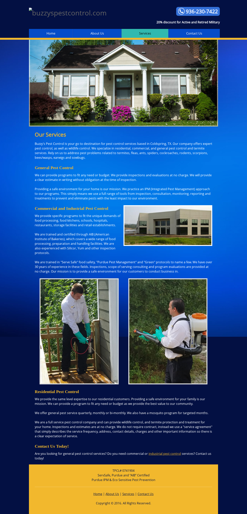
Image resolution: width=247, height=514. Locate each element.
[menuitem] (51, 33)
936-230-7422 (202, 11)
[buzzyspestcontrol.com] (77, 13)
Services (128, 494)
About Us (112, 494)
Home (97, 494)
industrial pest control (165, 454)
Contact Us (146, 494)
